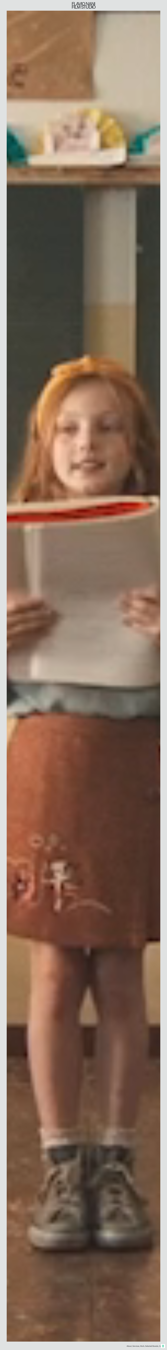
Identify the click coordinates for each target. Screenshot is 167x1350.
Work (142, 1346)
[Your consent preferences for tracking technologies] (163, 1346)
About (129, 1346)
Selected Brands (151, 1346)
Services (135, 1346)
